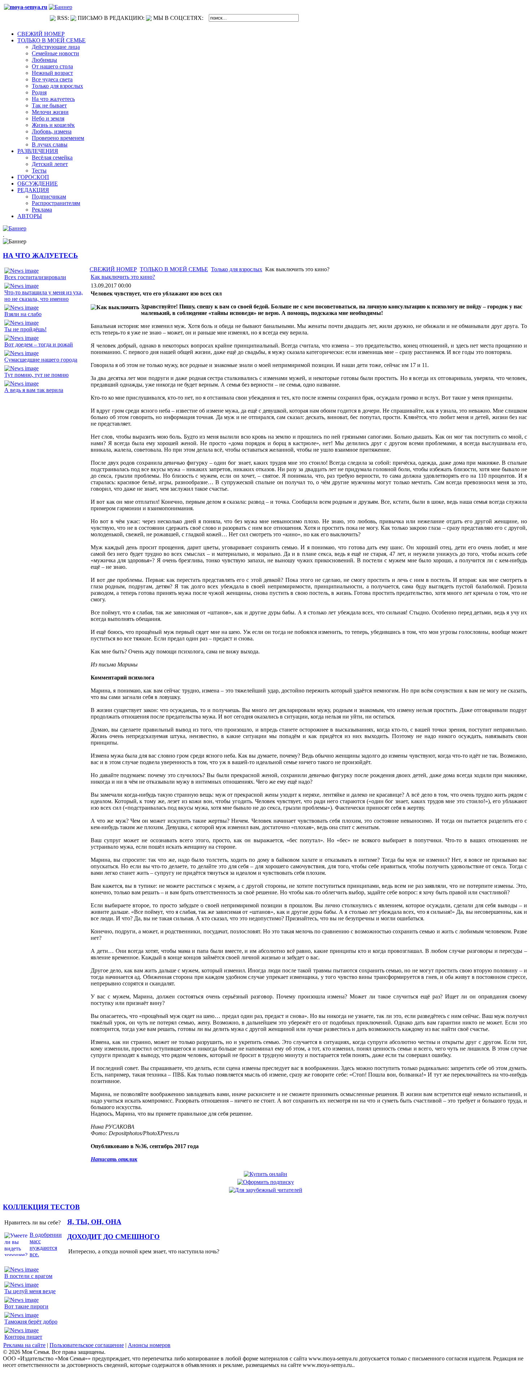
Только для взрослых (236, 269)
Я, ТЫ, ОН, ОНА (94, 1222)
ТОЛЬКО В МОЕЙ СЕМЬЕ (174, 269)
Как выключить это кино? (123, 277)
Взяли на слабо (23, 314)
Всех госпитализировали (35, 277)
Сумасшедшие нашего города (40, 360)
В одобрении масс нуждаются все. (46, 1244)
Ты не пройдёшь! (25, 329)
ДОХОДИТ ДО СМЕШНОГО (113, 1236)
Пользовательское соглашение (86, 1345)
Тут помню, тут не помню (36, 375)
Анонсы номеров (149, 1345)
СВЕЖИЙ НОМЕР (113, 269)
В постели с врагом (28, 1276)
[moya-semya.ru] (25, 7)
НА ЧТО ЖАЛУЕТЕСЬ (40, 255)
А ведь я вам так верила (33, 390)
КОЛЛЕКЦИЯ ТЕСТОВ (41, 1207)
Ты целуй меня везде (30, 1291)
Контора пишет (23, 1337)
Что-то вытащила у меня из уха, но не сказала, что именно (43, 295)
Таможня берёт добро (30, 1321)
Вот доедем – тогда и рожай (38, 344)
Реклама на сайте (24, 1345)
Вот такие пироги (26, 1306)
